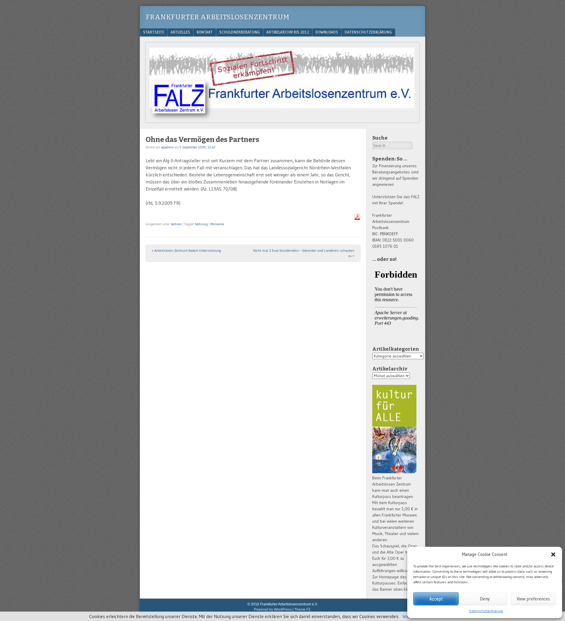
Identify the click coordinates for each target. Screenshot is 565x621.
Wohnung (201, 224)
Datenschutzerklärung (486, 611)
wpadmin (167, 147)
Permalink (217, 224)
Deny (485, 599)
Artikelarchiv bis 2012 (287, 32)
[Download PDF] (357, 218)
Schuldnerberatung (239, 32)
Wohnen (176, 224)
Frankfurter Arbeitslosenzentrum (217, 17)
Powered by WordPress (273, 609)
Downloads (326, 32)
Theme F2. (302, 609)
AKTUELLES (180, 32)
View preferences (533, 599)
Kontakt (205, 32)
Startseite (153, 32)
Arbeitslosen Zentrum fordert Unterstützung (186, 250)
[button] (553, 554)
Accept (436, 599)
